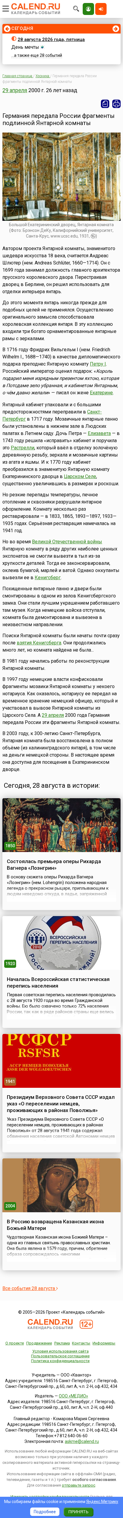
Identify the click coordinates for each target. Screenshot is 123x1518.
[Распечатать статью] (116, 104)
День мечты (25, 47)
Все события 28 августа (29, 1288)
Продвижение (39, 1343)
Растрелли (22, 448)
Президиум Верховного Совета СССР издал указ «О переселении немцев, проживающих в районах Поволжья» (61, 1103)
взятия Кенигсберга (39, 643)
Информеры (104, 1343)
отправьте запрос (78, 1485)
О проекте (14, 1343)
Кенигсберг (48, 577)
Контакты (81, 1343)
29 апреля (14, 90)
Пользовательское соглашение (60, 1356)
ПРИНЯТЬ (78, 1511)
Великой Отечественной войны (67, 541)
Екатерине (101, 393)
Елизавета (99, 433)
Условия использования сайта (60, 1351)
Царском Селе (80, 476)
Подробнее (45, 1511)
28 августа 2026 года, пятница (51, 39)
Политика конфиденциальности (60, 1361)
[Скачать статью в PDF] (105, 104)
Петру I (98, 364)
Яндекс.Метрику (102, 1501)
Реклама (62, 1343)
